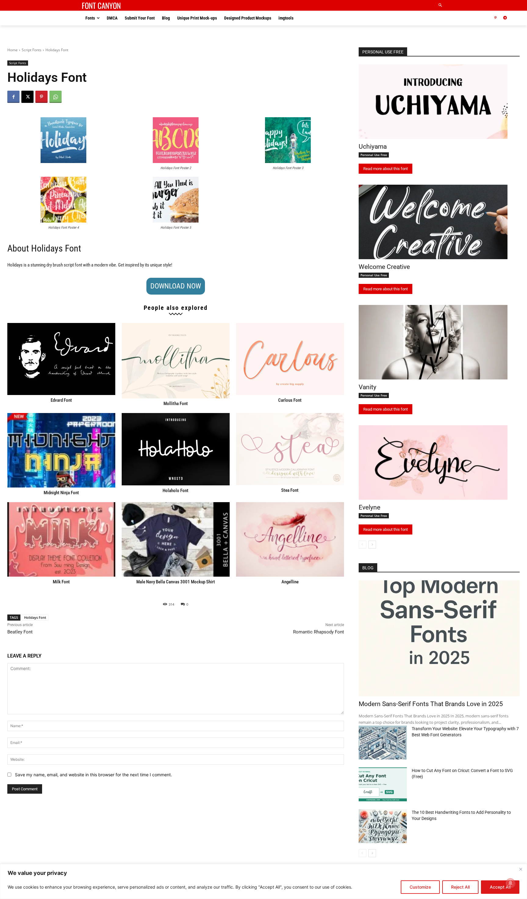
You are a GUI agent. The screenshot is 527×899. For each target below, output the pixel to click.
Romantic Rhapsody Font (318, 632)
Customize (420, 887)
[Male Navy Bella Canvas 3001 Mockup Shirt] (176, 539)
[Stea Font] (290, 449)
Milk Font (61, 582)
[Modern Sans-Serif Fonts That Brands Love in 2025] (439, 638)
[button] (440, 5)
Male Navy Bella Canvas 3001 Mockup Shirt (175, 582)
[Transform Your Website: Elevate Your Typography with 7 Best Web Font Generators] (383, 742)
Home (12, 50)
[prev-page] (362, 545)
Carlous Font (290, 400)
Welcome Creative (384, 266)
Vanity (367, 387)
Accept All (500, 887)
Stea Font (290, 490)
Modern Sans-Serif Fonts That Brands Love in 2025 (431, 704)
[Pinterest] (495, 18)
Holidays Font (35, 617)
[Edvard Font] (61, 359)
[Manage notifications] (510, 883)
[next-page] (372, 545)
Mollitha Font (175, 403)
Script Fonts (31, 50)
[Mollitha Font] (176, 361)
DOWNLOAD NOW (175, 286)
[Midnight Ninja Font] (61, 450)
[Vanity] (433, 342)
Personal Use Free (373, 155)
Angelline (290, 582)
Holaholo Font (175, 490)
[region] (263, 881)
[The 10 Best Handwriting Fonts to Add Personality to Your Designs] (383, 826)
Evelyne (369, 507)
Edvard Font (61, 400)
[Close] (520, 869)
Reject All (460, 887)
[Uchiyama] (433, 101)
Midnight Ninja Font (61, 492)
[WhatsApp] (55, 97)
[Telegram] (504, 18)
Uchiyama (373, 146)
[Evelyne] (433, 462)
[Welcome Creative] (433, 222)
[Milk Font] (61, 539)
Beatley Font (20, 632)
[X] (27, 97)
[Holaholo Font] (176, 449)
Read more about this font (385, 168)
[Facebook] (13, 97)
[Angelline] (290, 539)
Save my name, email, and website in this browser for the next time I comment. (93, 774)
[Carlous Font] (290, 359)
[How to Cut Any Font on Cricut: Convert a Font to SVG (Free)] (383, 784)
